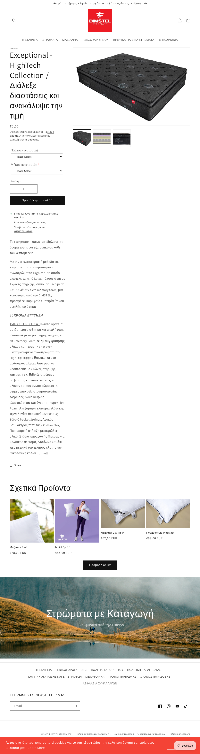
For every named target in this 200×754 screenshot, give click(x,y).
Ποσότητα (15, 181)
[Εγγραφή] (75, 706)
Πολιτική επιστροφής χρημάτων (92, 734)
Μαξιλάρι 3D (62, 547)
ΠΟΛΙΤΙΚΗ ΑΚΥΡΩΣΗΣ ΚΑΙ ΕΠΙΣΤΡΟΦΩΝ (54, 676)
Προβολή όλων (100, 565)
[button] (14, 20)
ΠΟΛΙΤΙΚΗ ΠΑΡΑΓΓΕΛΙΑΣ (144, 670)
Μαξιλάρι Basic (19, 547)
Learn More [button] (36, 748)
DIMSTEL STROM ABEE (60, 734)
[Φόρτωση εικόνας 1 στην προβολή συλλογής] (82, 138)
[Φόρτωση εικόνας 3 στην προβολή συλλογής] (122, 138)
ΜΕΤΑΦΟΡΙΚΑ (94, 676)
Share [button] (17, 465)
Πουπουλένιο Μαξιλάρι (160, 532)
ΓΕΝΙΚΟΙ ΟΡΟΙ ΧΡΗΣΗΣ (71, 670)
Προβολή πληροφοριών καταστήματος (29, 229)
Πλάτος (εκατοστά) (24, 150)
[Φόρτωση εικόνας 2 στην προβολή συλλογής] (102, 138)
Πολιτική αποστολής (179, 734)
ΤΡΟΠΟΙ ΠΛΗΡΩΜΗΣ (122, 676)
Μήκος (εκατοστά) (24, 165)
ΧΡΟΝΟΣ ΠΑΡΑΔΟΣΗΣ (155, 676)
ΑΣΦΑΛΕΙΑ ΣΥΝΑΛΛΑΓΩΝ (100, 683)
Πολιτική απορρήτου (123, 734)
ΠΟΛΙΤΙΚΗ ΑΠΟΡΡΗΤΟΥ (107, 670)
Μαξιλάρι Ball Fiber (112, 532)
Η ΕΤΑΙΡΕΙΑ (44, 670)
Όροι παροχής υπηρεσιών (151, 734)
